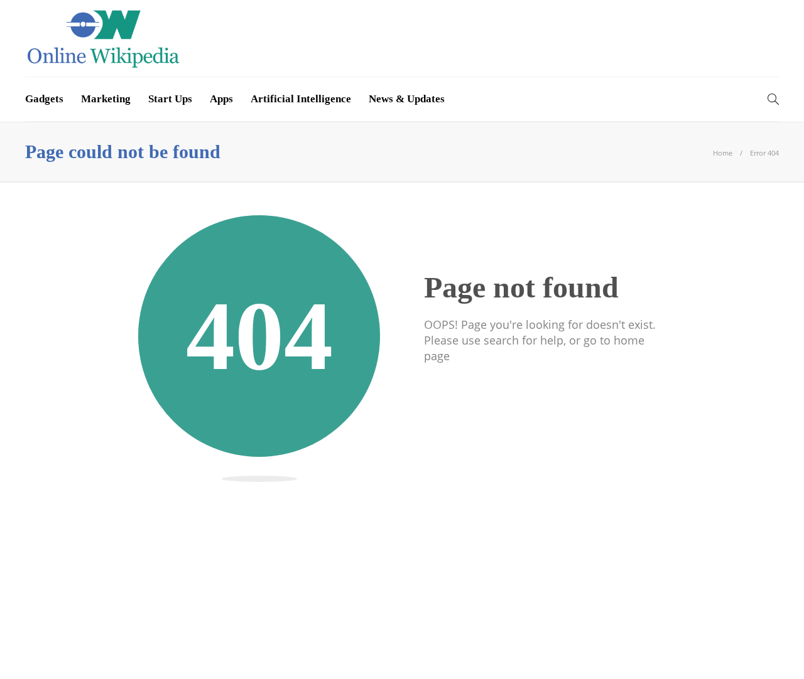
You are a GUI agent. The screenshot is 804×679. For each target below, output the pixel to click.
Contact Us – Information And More (697, 650)
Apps (221, 99)
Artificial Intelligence (301, 99)
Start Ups (170, 99)
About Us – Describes (298, 650)
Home (722, 153)
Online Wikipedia (749, 631)
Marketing (106, 99)
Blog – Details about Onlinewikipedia (449, 650)
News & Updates (407, 99)
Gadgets (44, 99)
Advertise (576, 650)
